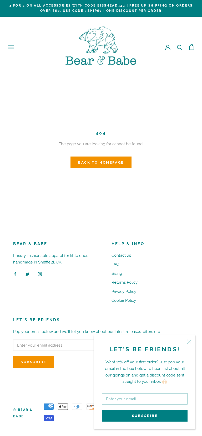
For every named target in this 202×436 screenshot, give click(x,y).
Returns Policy (125, 282)
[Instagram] (40, 274)
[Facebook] (15, 274)
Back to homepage (101, 162)
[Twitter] (27, 274)
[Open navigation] (11, 47)
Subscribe (145, 416)
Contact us (121, 255)
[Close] (189, 341)
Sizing (117, 273)
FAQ (115, 264)
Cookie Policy (124, 300)
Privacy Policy (124, 291)
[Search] (180, 47)
